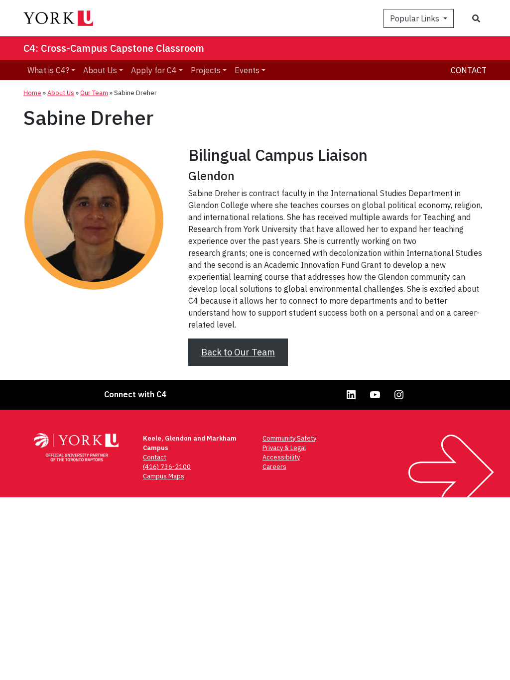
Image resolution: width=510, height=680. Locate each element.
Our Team (94, 93)
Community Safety (289, 438)
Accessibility (281, 457)
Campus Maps (163, 476)
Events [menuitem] (247, 70)
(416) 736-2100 (167, 466)
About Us (60, 93)
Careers (274, 466)
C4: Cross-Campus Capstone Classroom (113, 48)
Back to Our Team (238, 352)
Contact (469, 70)
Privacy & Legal (284, 448)
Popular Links (415, 18)
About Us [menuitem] (100, 70)
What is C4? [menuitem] (48, 70)
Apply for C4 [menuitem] (154, 70)
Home (32, 93)
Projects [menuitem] (206, 70)
